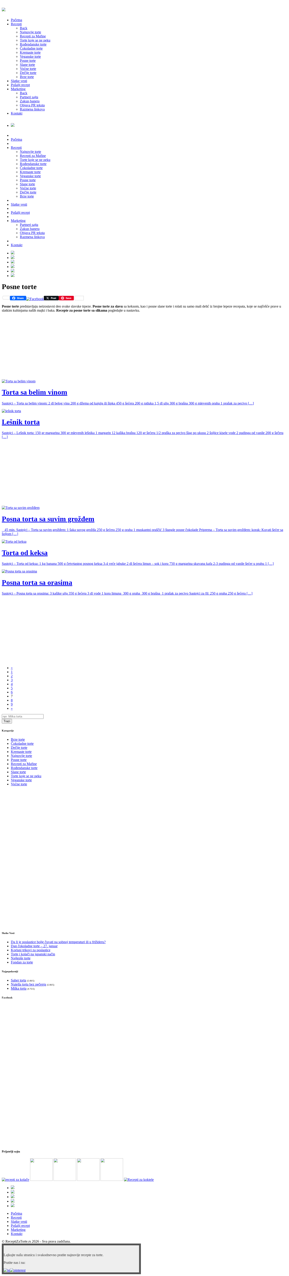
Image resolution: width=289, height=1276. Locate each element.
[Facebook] (35, 299)
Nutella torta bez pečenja (28, 984)
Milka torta (18, 988)
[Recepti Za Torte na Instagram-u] (12, 271)
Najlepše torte (20, 958)
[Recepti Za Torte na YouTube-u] (12, 253)
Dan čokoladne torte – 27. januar (34, 946)
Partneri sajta (29, 97)
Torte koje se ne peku (35, 40)
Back (23, 28)
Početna (16, 20)
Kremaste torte (30, 52)
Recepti (16, 24)
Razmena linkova (32, 109)
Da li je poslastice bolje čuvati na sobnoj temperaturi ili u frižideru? (58, 942)
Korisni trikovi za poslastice (30, 950)
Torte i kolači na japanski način (33, 954)
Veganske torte (30, 56)
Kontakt (16, 113)
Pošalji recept (20, 85)
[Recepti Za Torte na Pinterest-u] (12, 267)
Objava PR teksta (32, 105)
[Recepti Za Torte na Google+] (12, 262)
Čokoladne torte (31, 48)
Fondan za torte (22, 962)
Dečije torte (28, 73)
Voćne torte (28, 69)
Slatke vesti (19, 81)
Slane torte (27, 65)
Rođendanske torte (33, 44)
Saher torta (18, 980)
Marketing (18, 89)
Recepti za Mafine (33, 36)
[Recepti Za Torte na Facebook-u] (12, 258)
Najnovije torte (30, 32)
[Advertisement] (137, 347)
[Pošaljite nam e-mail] (12, 276)
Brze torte (27, 77)
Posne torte (28, 60)
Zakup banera (30, 101)
